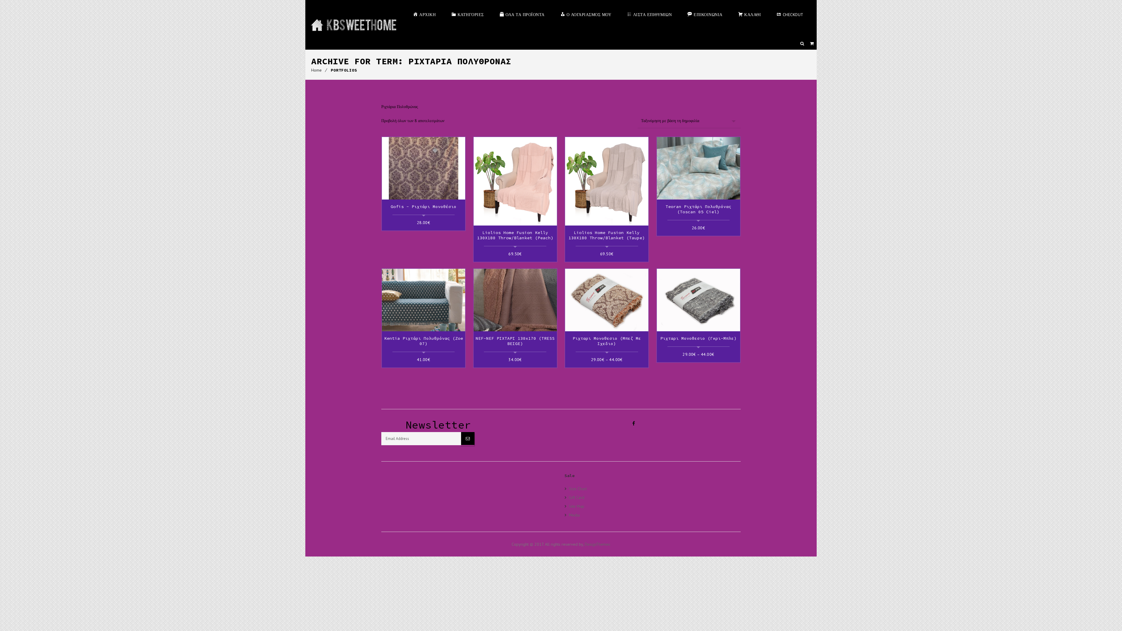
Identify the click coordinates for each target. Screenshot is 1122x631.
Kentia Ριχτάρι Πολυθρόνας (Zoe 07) (423, 341)
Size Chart (578, 488)
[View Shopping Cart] (812, 43)
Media (574, 514)
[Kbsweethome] (353, 25)
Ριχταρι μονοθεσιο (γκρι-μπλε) (698, 338)
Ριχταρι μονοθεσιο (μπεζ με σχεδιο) (607, 341)
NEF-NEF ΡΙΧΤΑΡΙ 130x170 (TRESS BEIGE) (515, 341)
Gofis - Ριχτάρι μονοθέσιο (423, 206)
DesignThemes (597, 544)
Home (316, 70)
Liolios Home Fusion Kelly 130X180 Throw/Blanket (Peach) (515, 235)
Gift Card (576, 497)
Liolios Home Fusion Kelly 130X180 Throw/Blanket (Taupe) (607, 235)
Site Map (576, 506)
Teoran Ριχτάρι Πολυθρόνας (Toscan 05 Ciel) (698, 209)
